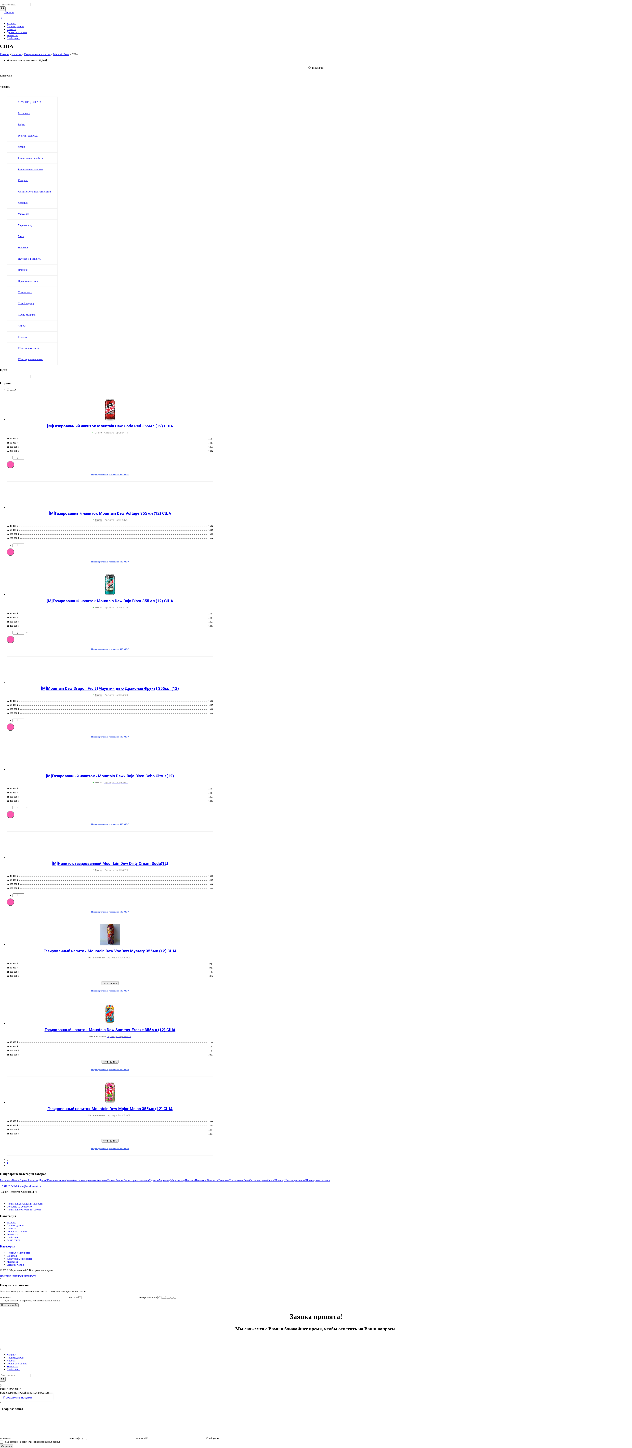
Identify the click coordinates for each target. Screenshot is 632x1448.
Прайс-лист (13, 38)
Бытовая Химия (15, 1264)
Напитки (17, 54)
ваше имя (5, 1297)
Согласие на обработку (19, 1206)
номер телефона (148, 1297)
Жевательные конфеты (19, 1258)
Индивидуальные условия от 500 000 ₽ (110, 474)
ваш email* (75, 1297)
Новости (11, 29)
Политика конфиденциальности (25, 1203)
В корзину (10, 464)
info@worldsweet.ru (30, 1186)
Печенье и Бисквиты (18, 1252)
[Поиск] (3, 8)
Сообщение (212, 1438)
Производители (15, 26)
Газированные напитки (37, 54)
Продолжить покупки (17, 1397)
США (13, 389)
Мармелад (12, 1261)
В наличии (317, 67)
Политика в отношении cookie (24, 1209)
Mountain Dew (61, 54)
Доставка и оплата (17, 32)
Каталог (11, 23)
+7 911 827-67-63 (9, 1186)
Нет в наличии (110, 983)
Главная (4, 54)
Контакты (12, 35)
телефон (73, 1438)
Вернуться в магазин (37, 1392)
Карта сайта (13, 1240)
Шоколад (12, 1255)
